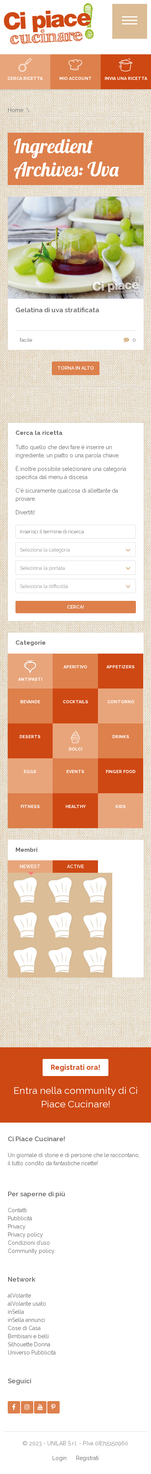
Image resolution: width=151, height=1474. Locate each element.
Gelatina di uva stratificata (57, 310)
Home (15, 110)
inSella (16, 1312)
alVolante (19, 1295)
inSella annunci (26, 1320)
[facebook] (14, 1407)
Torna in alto (75, 368)
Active (75, 866)
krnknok (95, 936)
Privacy (17, 1226)
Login (59, 1458)
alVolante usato (27, 1304)
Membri (26, 849)
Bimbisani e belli (28, 1336)
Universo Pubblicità (32, 1352)
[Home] (49, 23)
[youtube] (40, 1407)
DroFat (25, 971)
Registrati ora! (75, 1067)
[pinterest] (53, 1407)
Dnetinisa (60, 936)
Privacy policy (25, 1235)
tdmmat (25, 936)
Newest (30, 866)
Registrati (87, 1458)
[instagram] (27, 1407)
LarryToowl (94, 971)
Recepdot (25, 901)
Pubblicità (20, 1218)
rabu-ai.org (60, 971)
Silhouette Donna (29, 1344)
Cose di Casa (24, 1328)
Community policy (31, 1251)
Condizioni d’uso (29, 1243)
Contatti (17, 1210)
